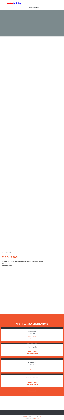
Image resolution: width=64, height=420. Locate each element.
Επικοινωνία (36, 418)
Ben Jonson (32, 331)
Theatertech (26, 416)
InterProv (41, 416)
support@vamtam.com (32, 338)
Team (2, 133)
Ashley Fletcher (32, 347)
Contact (14, 133)
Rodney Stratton (32, 378)
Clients (8, 133)
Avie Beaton (32, 362)
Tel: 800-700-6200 (32, 336)
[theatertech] (13, 3)
